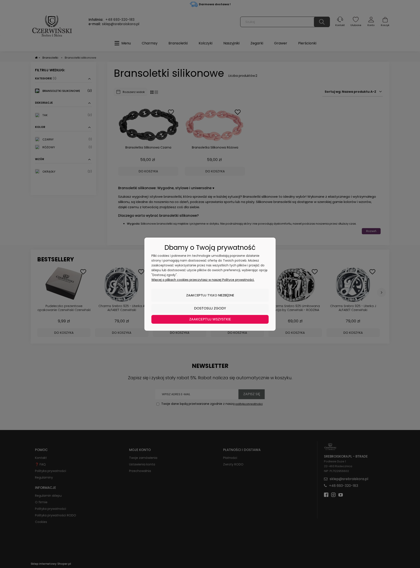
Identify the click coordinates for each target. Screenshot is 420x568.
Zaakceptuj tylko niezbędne (210, 295)
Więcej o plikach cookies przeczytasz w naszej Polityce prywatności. (202, 280)
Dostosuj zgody (210, 308)
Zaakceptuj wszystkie (210, 319)
